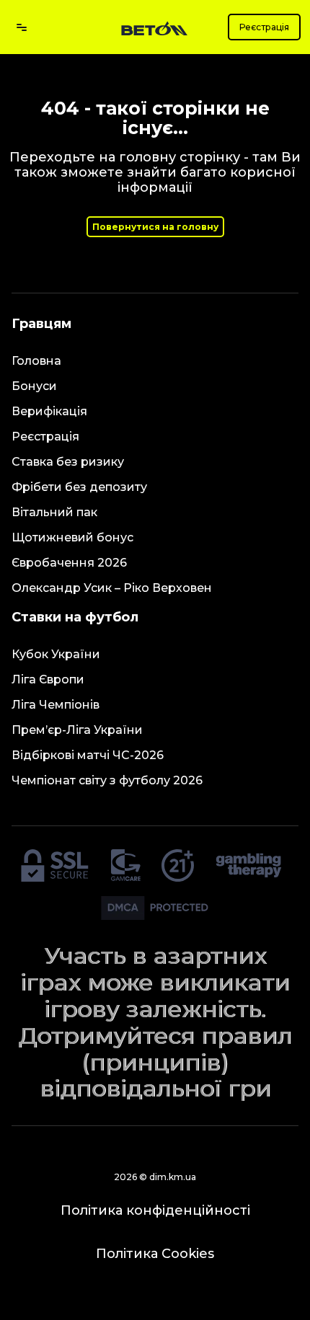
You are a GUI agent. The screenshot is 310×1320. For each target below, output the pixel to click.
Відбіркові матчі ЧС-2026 (88, 755)
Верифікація (49, 411)
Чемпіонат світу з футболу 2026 (107, 780)
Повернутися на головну (155, 226)
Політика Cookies (155, 1254)
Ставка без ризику (68, 462)
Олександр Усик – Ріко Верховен (112, 588)
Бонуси (34, 386)
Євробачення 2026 (69, 563)
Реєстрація (264, 27)
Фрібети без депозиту (79, 487)
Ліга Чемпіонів (55, 705)
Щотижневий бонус (72, 537)
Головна (36, 361)
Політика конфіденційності (155, 1210)
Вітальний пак (54, 512)
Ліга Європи (48, 679)
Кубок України (56, 654)
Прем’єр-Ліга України (77, 730)
